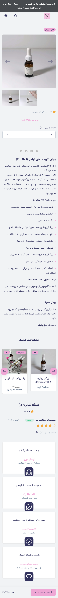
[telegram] (26, 151)
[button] (39, 425)
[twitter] (31, 151)
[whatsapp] (21, 151)
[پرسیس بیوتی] (47, 16)
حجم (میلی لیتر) (48, 127)
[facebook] (37, 151)
